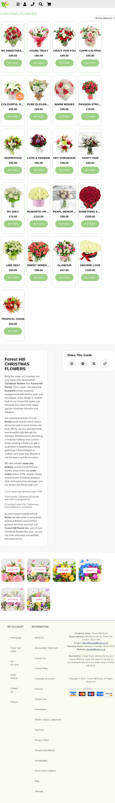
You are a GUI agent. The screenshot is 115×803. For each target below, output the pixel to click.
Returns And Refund (45, 750)
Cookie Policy (41, 668)
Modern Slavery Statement (48, 719)
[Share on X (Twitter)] (93, 363)
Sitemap (39, 791)
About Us (39, 637)
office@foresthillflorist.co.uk (95, 643)
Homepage (15, 637)
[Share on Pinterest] (82, 363)
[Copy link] (104, 363)
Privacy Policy (42, 740)
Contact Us (14, 690)
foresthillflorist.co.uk (96, 649)
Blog (37, 781)
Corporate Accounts (44, 678)
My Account (14, 663)
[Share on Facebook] (71, 363)
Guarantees (40, 709)
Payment (39, 730)
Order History (14, 676)
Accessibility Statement (46, 648)
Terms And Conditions (45, 770)
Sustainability (41, 760)
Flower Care (41, 699)
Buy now (13, 63)
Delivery (39, 689)
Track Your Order (15, 649)
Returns (14, 702)
